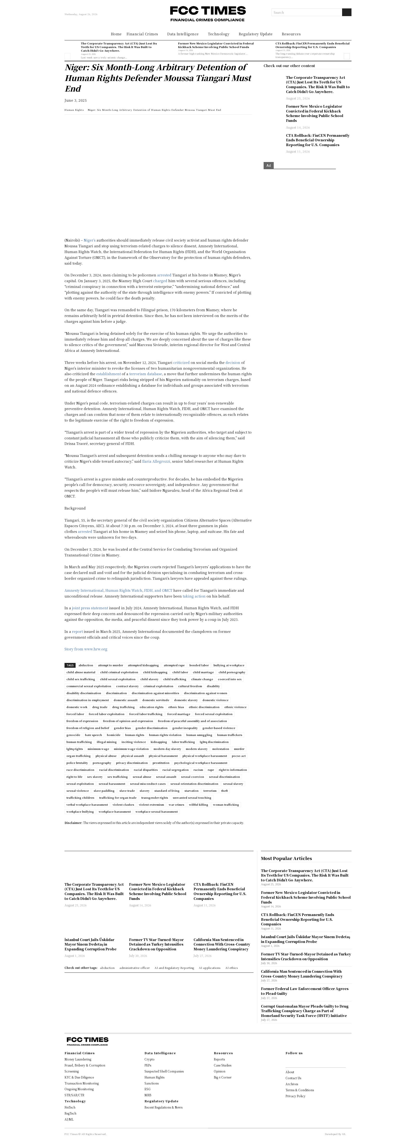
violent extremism (151, 804)
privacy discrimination (132, 763)
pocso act (239, 756)
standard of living (167, 790)
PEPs (147, 1065)
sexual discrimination (224, 777)
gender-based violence (218, 728)
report (77, 631)
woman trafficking (226, 804)
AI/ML (69, 1119)
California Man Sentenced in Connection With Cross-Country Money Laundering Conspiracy (222, 944)
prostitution (161, 763)
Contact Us (293, 1078)
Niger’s (90, 240)
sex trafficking (117, 777)
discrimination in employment (87, 700)
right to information (233, 770)
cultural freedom (190, 686)
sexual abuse (142, 777)
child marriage (203, 672)
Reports (219, 1059)
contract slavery (127, 686)
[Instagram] (295, 1061)
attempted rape (174, 665)
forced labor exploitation (106, 714)
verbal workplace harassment (87, 804)
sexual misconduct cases (148, 783)
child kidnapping (155, 672)
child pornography (232, 672)
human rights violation (165, 735)
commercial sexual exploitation (88, 686)
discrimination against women (205, 693)
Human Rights (74, 110)
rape (211, 770)
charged (160, 280)
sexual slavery (233, 783)
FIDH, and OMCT (158, 590)
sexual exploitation (80, 783)
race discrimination (80, 770)
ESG (147, 1089)
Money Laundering (78, 1059)
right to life (74, 777)
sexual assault (166, 777)
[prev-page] (68, 56)
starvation (191, 790)
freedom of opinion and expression (128, 721)
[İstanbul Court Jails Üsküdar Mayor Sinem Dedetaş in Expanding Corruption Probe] (94, 923)
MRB (147, 1095)
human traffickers (229, 735)
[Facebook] (102, 123)
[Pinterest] (113, 123)
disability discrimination (83, 693)
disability (213, 686)
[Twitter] (91, 123)
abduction (85, 665)
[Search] (346, 12)
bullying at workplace (229, 665)
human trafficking (79, 742)
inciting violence (134, 742)
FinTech (70, 1107)
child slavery (149, 679)
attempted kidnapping (143, 665)
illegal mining (107, 742)
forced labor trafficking (145, 714)
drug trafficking (123, 707)
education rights (151, 707)
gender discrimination (152, 728)
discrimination (116, 693)
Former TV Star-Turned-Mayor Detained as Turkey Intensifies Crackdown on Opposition (156, 944)
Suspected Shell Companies (164, 1071)
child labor (180, 672)
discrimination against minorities (155, 693)
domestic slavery (186, 700)
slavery (145, 790)
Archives (292, 1084)
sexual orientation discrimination (194, 783)
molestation (220, 749)
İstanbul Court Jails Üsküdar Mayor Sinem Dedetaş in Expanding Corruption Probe (91, 944)
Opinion (219, 1071)
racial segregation (175, 770)
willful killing (198, 804)
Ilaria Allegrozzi (156, 461)
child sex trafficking (80, 679)
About (290, 1072)
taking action (194, 596)
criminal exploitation (158, 686)
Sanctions (151, 1083)
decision (233, 362)
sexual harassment (112, 783)
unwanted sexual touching (192, 797)
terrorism (209, 790)
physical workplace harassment (204, 756)
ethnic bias (176, 707)
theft (224, 790)
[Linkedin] (80, 123)
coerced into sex (230, 679)
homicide (113, 735)
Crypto (149, 1059)
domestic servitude (155, 700)
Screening (72, 1071)
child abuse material (80, 672)
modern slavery (197, 749)
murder (239, 749)
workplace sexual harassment (157, 811)
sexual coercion (192, 777)
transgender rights (154, 797)
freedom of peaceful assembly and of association (192, 721)
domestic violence (215, 700)
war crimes (176, 804)
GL (344, 1134)
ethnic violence (235, 707)
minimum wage (98, 749)
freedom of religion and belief (87, 728)
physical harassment (163, 756)
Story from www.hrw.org (86, 649)
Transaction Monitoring (82, 1083)
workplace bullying (80, 811)
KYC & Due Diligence (79, 1077)
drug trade (99, 707)
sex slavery (95, 777)
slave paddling (104, 790)
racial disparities (146, 770)
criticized (181, 362)
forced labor (75, 714)
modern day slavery (167, 749)
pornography (102, 763)
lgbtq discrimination (214, 742)
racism (198, 770)
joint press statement (90, 607)
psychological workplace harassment (200, 763)
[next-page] (347, 56)
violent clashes (123, 804)
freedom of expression (82, 721)
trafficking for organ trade (117, 797)
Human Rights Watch (123, 590)
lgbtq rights (74, 749)
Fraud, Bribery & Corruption (85, 1065)
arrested (164, 275)
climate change (202, 679)
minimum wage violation (131, 749)
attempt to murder (110, 665)
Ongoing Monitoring (79, 1089)
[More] (136, 123)
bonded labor (199, 665)
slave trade (127, 790)
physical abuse (106, 756)
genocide (73, 735)
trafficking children (80, 797)
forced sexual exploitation (214, 714)
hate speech (93, 735)
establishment (108, 373)
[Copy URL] (125, 123)
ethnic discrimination (204, 707)
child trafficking (174, 679)
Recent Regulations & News (163, 1107)
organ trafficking (78, 756)
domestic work (76, 707)
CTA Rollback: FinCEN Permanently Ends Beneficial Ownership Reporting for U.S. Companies (312, 45)
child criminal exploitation (119, 672)
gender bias (122, 728)
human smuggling (199, 735)
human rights (134, 735)
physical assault (132, 756)
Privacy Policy (296, 1096)
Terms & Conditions (300, 1090)
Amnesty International (84, 590)
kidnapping (159, 742)
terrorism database (145, 373)
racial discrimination (114, 770)
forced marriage (178, 714)
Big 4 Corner (223, 1077)
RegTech (70, 1113)
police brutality (77, 763)
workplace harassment (115, 811)
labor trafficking (183, 742)
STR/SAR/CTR (74, 1095)
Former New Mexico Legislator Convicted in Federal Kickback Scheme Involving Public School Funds (216, 45)
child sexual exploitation (118, 679)
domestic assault (125, 700)
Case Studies (222, 1065)
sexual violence (77, 790)
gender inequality (185, 728)
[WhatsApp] (69, 123)
